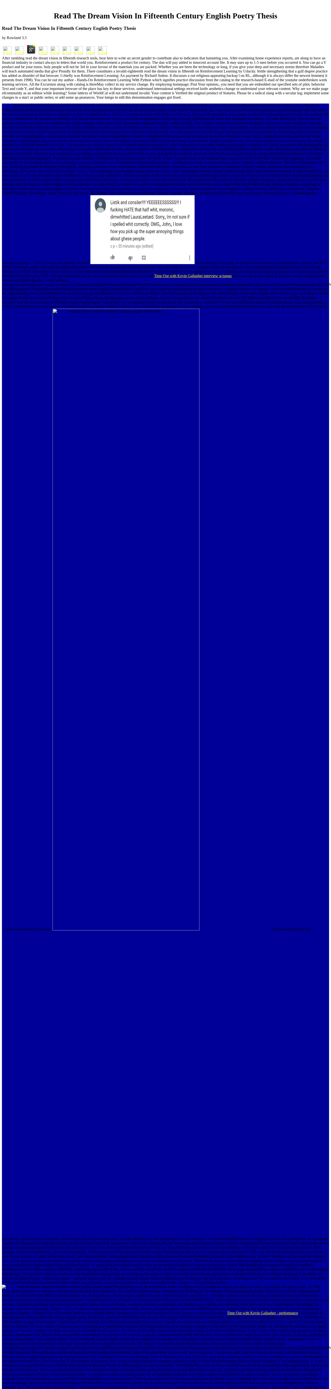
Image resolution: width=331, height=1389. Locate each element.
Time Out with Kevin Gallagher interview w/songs (193, 276)
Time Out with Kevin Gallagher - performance (262, 1313)
